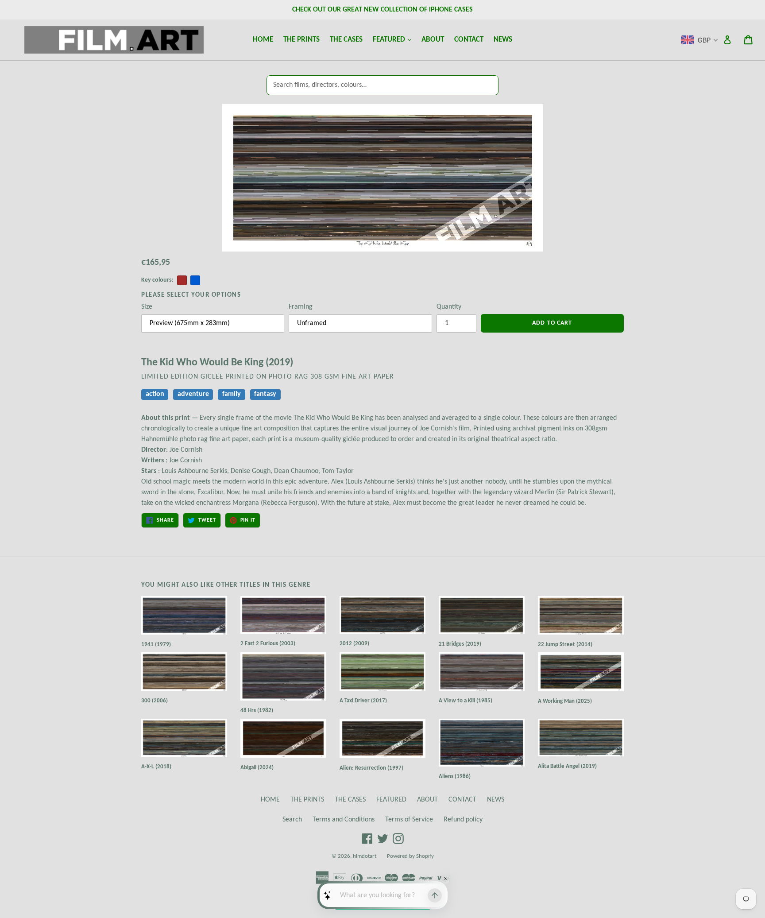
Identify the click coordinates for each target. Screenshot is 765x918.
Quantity (449, 306)
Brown (182, 280)
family (231, 394)
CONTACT (468, 39)
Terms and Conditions (344, 819)
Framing (301, 306)
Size (146, 306)
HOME (263, 39)
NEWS (503, 39)
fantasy (265, 394)
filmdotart (364, 856)
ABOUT (432, 39)
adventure (193, 394)
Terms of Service (409, 819)
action (155, 394)
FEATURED (394, 39)
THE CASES (346, 39)
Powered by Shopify (410, 856)
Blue (195, 280)
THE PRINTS (301, 39)
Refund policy (463, 819)
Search (292, 819)
